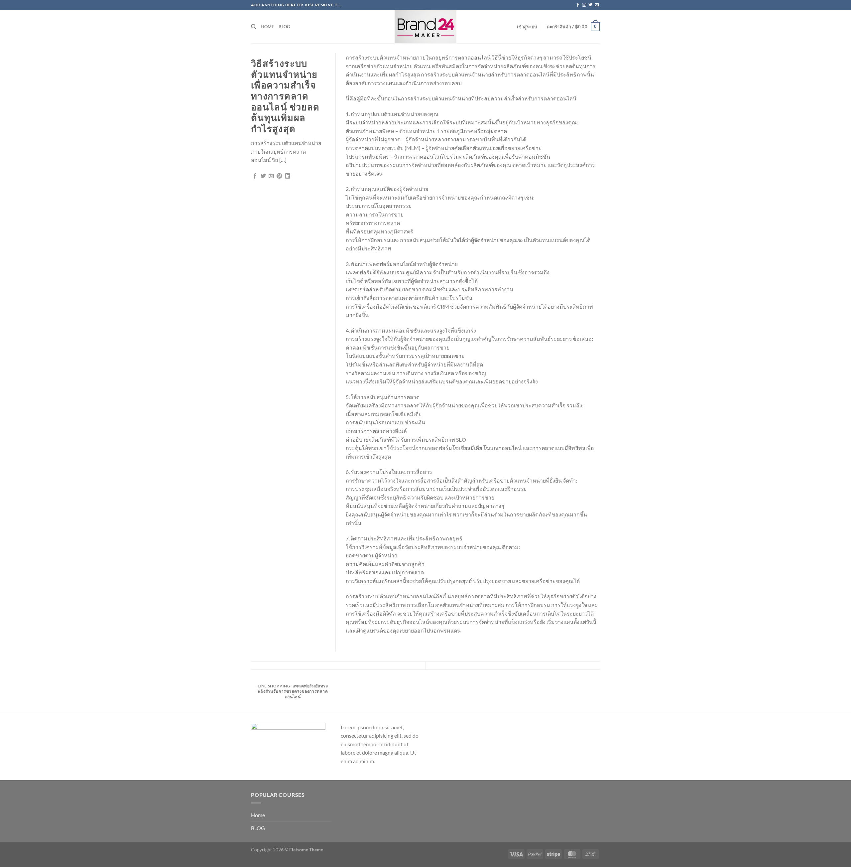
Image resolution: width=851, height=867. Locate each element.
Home (267, 26)
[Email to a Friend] (271, 176)
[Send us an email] (597, 5)
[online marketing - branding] (425, 26)
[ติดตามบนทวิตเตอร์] (590, 5)
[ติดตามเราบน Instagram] (584, 5)
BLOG (284, 26)
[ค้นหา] (253, 26)
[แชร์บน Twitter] (263, 176)
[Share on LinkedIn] (287, 176)
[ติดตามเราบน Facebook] (578, 5)
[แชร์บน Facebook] (255, 176)
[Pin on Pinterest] (279, 176)
